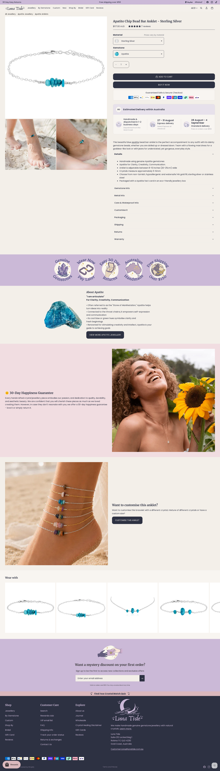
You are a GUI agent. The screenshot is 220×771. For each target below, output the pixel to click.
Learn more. (126, 728)
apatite (135, 142)
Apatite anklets (41, 14)
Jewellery (10, 710)
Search (43, 710)
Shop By (9, 725)
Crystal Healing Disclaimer (88, 725)
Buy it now (164, 84)
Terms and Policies (110, 767)
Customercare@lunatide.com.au (127, 749)
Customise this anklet (127, 520)
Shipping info (46, 730)
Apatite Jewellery (25, 14)
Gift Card (9, 734)
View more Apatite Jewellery (105, 334)
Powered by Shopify (26, 767)
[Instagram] (212, 2)
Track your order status (52, 734)
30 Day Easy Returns (12, 2)
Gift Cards (80, 730)
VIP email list (46, 720)
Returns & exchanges (51, 739)
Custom (9, 720)
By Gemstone (12, 715)
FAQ (42, 725)
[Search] (201, 8)
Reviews (9, 739)
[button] (134, 26)
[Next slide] (212, 607)
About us (79, 710)
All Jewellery (10, 14)
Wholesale (80, 720)
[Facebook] (207, 2)
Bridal (8, 730)
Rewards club (47, 715)
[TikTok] (216, 2)
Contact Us (46, 744)
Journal (79, 715)
